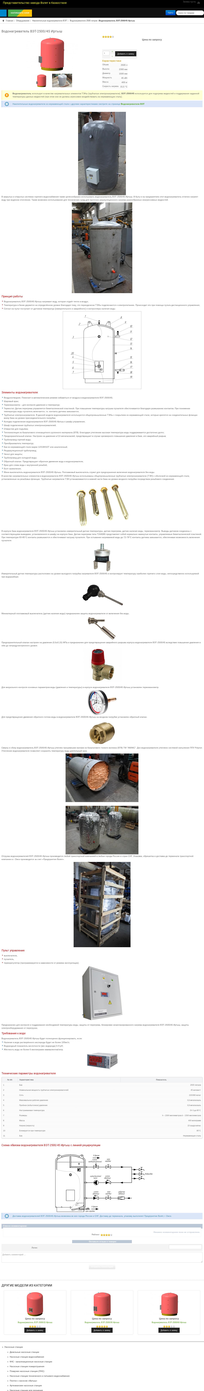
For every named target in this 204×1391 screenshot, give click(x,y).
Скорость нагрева (110, 86)
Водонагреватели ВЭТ (133, 104)
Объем (105, 64)
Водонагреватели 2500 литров (83, 21)
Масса (105, 82)
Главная (9, 21)
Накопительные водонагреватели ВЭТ (49, 21)
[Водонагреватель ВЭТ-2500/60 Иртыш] (169, 1304)
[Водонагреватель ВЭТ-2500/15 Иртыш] (35, 1304)
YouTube (198, 2)
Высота (105, 69)
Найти (170, 12)
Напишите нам (20, 13)
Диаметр (106, 73)
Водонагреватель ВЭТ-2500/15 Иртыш (35, 1322)
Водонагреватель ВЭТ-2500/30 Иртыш (102, 1322)
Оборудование (22, 21)
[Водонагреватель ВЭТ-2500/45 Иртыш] (52, 53)
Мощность (107, 77)
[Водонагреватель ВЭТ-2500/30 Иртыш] (102, 1304)
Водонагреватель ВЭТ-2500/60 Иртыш (169, 1322)
